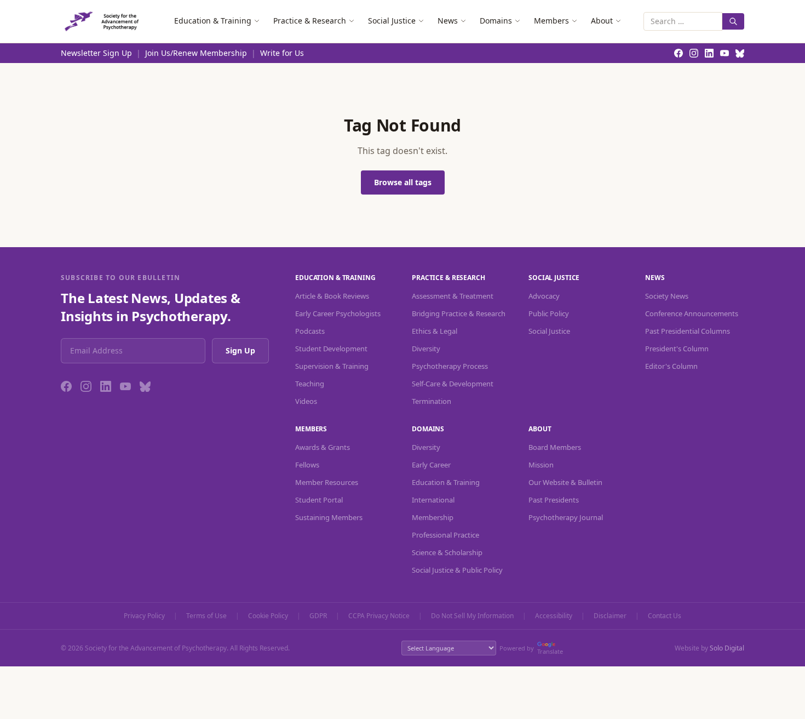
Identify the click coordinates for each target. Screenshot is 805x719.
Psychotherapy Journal (565, 517)
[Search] (733, 21)
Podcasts (310, 331)
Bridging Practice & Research (458, 313)
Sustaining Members (329, 517)
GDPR (318, 616)
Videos (306, 401)
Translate (550, 651)
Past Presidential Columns (687, 331)
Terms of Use (206, 616)
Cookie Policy (268, 616)
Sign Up (240, 350)
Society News (666, 296)
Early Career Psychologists (338, 313)
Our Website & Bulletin (565, 482)
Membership (432, 517)
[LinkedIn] (105, 386)
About (602, 20)
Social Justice (392, 20)
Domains (496, 20)
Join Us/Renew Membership (196, 53)
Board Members (554, 447)
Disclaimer (610, 616)
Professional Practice (445, 535)
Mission (541, 465)
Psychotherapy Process (450, 366)
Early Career (431, 465)
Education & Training (212, 20)
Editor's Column (671, 366)
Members (551, 20)
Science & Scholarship (447, 552)
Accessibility (553, 616)
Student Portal (319, 500)
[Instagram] (86, 386)
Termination (431, 401)
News (448, 20)
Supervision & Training (332, 366)
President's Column (677, 348)
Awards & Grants (322, 447)
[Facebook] (66, 386)
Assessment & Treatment (452, 296)
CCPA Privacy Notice (379, 616)
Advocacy (544, 296)
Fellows (307, 465)
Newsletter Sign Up (96, 53)
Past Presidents (553, 500)
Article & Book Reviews (332, 296)
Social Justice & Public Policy (457, 570)
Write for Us (282, 53)
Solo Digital (727, 648)
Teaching (309, 384)
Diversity (426, 348)
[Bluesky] (145, 386)
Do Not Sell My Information (472, 616)
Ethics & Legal (434, 331)
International (433, 500)
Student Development (331, 348)
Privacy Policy (144, 616)
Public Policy (548, 313)
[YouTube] (125, 386)
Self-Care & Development (452, 384)
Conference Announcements (691, 313)
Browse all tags (403, 182)
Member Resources (326, 482)
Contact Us (664, 616)
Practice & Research (309, 20)
